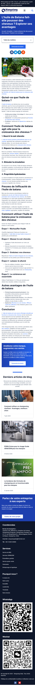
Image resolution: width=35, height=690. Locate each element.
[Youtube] (19, 682)
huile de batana (7, 104)
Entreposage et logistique (10, 567)
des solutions (5, 328)
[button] (24, 10)
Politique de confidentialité (8, 679)
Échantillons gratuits (8, 558)
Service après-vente (8, 561)
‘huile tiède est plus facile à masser (19, 234)
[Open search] (32, 11)
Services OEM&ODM (8, 555)
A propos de (6, 578)
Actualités (9, 31)
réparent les (22, 121)
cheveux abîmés (14, 153)
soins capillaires (6, 210)
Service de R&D (7, 552)
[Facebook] (15, 682)
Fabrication (6, 564)
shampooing (28, 269)
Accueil (4, 31)
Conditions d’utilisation (22, 679)
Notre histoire (6, 593)
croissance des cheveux (24, 145)
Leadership (6, 587)
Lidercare (31, 679)
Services (6, 548)
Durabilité (5, 583)
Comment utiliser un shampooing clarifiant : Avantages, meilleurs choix (16, 408)
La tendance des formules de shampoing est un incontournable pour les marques (16, 483)
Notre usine (6, 580)
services (25, 334)
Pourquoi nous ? (10, 574)
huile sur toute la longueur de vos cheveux (21, 255)
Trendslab (5, 589)
